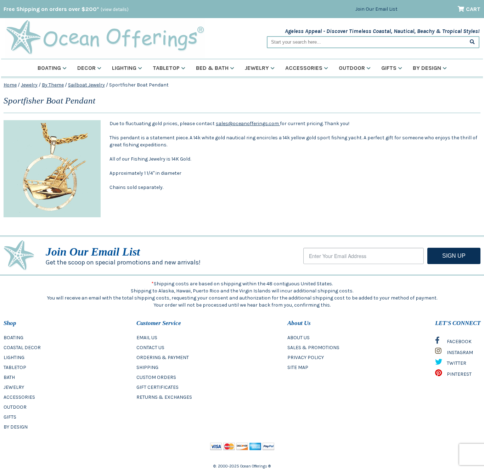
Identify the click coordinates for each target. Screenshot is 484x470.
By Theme (53, 85)
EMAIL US (146, 338)
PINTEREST (459, 374)
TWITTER (456, 363)
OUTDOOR (15, 407)
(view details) (115, 9)
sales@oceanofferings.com (248, 124)
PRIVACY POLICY (305, 357)
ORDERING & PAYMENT (162, 357)
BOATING (13, 338)
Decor (86, 68)
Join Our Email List (376, 9)
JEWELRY (14, 387)
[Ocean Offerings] (105, 37)
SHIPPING (147, 367)
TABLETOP (15, 367)
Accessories (303, 68)
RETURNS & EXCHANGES (164, 397)
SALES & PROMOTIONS (313, 348)
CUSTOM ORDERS (156, 377)
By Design (427, 68)
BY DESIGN (16, 427)
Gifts (388, 68)
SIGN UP (454, 256)
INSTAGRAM (459, 352)
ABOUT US (298, 338)
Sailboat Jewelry (86, 85)
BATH (9, 377)
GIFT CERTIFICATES (157, 387)
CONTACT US (150, 348)
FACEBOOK (459, 341)
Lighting (124, 68)
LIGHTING (14, 357)
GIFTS (10, 417)
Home (10, 85)
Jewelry (257, 68)
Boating (49, 68)
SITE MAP (297, 367)
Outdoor (352, 68)
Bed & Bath (212, 68)
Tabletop (166, 68)
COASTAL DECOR (22, 348)
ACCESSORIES (19, 397)
